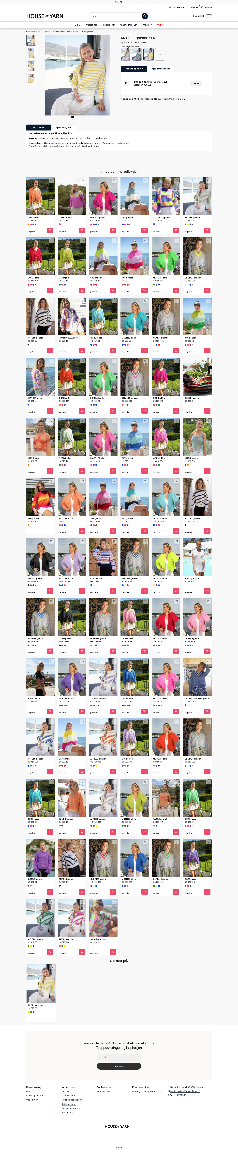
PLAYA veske (34, 714)
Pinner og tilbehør (128, 25)
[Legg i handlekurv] (50, 232)
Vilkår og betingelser (72, 1125)
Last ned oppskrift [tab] (134, 68)
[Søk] (145, 16)
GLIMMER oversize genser (197, 714)
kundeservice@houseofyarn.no (185, 1117)
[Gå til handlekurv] (208, 16)
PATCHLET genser (161, 217)
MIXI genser (33, 528)
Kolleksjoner (109, 25)
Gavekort (147, 25)
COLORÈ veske (192, 404)
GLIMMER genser (193, 280)
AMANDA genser (98, 963)
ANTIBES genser (192, 217)
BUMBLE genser (66, 839)
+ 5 (159, 54)
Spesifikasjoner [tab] (64, 127)
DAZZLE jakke (34, 466)
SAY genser (127, 217)
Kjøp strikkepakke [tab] (161, 68)
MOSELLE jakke (97, 217)
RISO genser (96, 590)
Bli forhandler (103, 1117)
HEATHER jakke (35, 404)
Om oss (65, 1117)
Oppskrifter (91, 25)
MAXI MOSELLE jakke (68, 342)
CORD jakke (33, 217)
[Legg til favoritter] (51, 180)
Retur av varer (69, 1129)
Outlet (160, 25)
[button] (72, 117)
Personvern (67, 1138)
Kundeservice (68, 1121)
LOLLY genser (65, 217)
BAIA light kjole (192, 590)
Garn (77, 25)
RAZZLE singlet (192, 466)
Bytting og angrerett (72, 1134)
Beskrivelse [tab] (38, 127)
